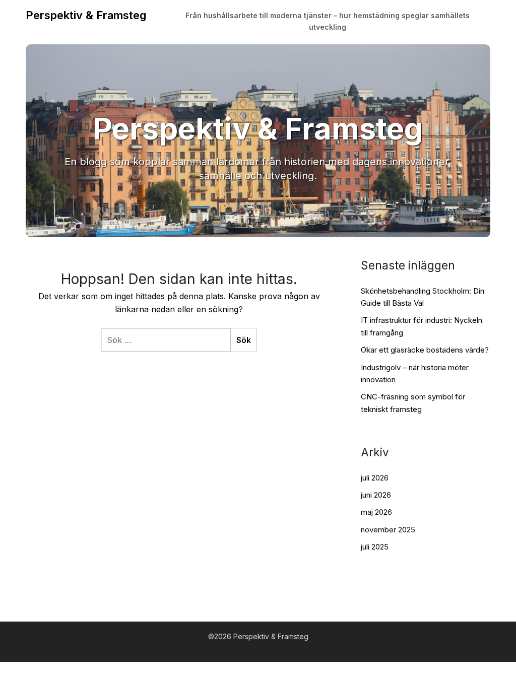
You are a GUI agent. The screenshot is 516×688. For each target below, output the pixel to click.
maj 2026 (376, 512)
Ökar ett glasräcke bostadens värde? (425, 350)
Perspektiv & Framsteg (86, 15)
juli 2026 (375, 478)
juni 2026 (376, 495)
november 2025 (388, 529)
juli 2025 (375, 547)
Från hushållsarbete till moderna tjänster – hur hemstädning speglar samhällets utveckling (327, 21)
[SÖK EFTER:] (165, 340)
